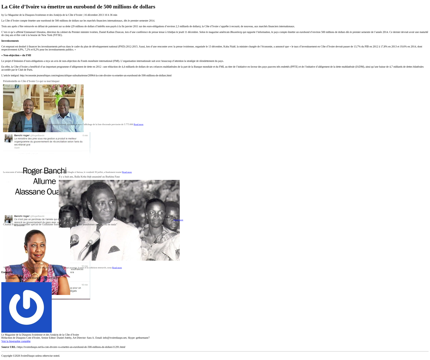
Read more (138, 124)
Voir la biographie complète (16, 341)
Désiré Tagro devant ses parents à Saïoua (24, 128)
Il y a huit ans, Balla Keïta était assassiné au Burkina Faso (89, 176)
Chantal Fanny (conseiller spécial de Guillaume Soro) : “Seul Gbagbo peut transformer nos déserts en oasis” (60, 224)
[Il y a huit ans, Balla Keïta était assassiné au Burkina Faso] (119, 259)
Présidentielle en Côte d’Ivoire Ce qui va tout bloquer (31, 81)
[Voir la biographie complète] (32, 341)
